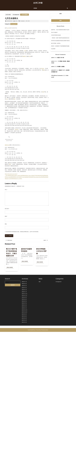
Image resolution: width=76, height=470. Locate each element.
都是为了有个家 (60, 57)
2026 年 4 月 (24, 287)
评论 (6, 189)
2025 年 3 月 (24, 305)
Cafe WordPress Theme (33, 329)
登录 (39, 281)
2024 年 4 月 (24, 320)
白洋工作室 (38, 3)
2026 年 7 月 (24, 281)
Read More (10, 268)
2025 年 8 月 (24, 299)
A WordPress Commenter (57, 75)
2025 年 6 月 (24, 301)
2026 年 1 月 (24, 291)
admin (52, 57)
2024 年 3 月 (24, 322)
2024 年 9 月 (24, 314)
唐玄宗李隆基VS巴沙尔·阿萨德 (41, 251)
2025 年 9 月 (24, 297)
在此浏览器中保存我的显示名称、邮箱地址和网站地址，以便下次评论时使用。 (22, 231)
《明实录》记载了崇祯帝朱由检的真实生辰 (60, 37)
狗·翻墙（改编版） (61, 66)
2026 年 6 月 (24, 283)
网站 (6, 223)
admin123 (53, 70)
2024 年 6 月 (24, 318)
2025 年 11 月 (24, 295)
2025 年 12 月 (24, 293)
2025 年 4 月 (24, 303)
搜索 (60, 13)
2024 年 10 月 (24, 312)
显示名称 (7, 208)
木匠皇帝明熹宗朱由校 (56, 35)
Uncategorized (16, 14)
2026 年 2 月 (24, 289)
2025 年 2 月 (24, 307)
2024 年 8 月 (24, 316)
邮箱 (6, 216)
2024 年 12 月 (24, 310)
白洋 (8, 27)
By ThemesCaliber (43, 329)
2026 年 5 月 (24, 285)
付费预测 (35, 8)
